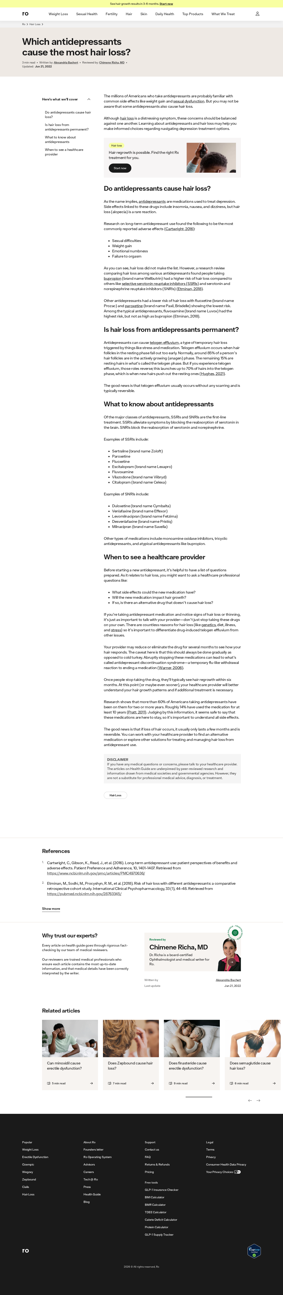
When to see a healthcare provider (64, 151)
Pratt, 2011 (136, 712)
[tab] (58, 14)
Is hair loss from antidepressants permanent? (67, 126)
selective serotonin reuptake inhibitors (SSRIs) (160, 283)
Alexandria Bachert (228, 980)
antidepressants (152, 201)
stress (116, 629)
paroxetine (134, 305)
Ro (23, 24)
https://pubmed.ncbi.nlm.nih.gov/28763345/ (84, 893)
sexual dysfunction (188, 101)
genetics (208, 624)
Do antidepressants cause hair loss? (68, 114)
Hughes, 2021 (212, 373)
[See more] (258, 1100)
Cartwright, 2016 (179, 228)
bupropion (112, 278)
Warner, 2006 (170, 667)
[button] (67, 99)
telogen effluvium (164, 342)
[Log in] (258, 14)
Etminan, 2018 (189, 288)
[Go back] (250, 1100)
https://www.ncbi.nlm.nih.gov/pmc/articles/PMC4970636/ (96, 873)
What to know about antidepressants (60, 139)
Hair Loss (34, 24)
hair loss (127, 118)
